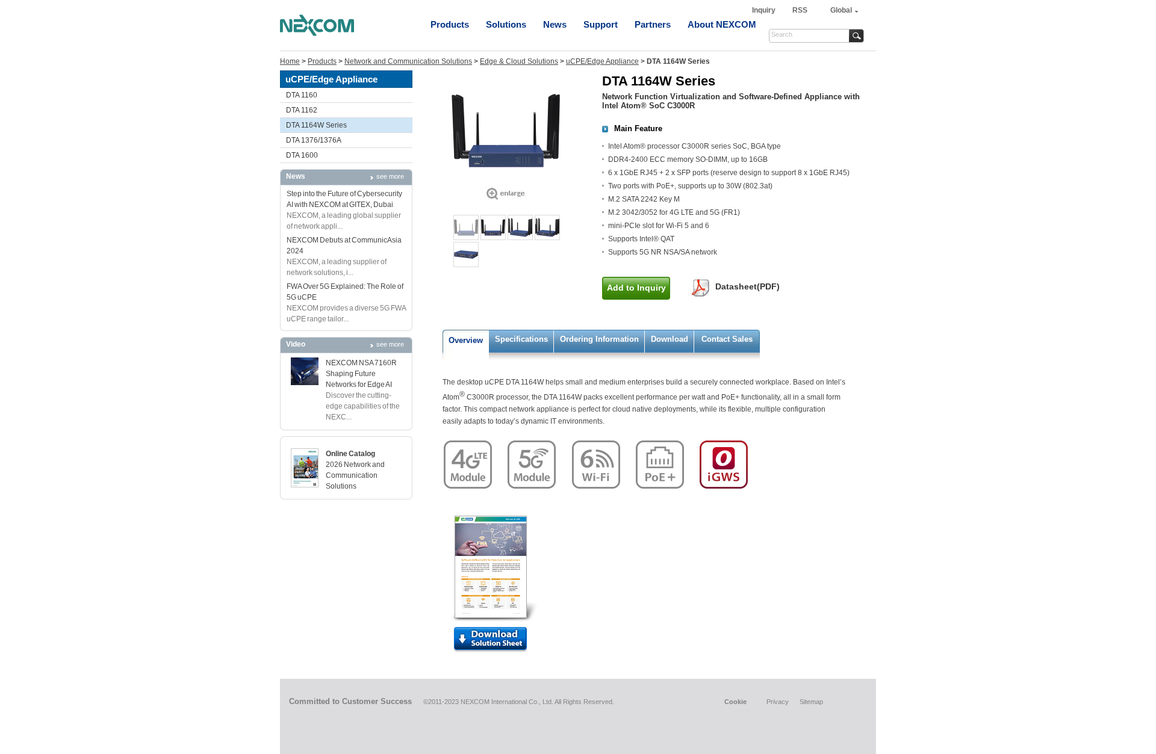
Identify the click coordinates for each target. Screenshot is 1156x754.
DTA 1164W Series (316, 125)
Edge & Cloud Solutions (519, 61)
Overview (466, 340)
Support (600, 24)
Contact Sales (727, 339)
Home (290, 61)
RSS (799, 10)
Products (449, 24)
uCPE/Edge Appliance (602, 61)
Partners (653, 24)
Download (669, 339)
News (555, 24)
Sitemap (811, 701)
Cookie (735, 701)
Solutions (506, 24)
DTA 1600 (302, 155)
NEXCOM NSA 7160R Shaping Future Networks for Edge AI (361, 374)
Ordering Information (599, 339)
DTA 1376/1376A (313, 140)
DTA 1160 (301, 95)
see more (390, 176)
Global (841, 10)
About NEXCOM (722, 24)
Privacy (777, 701)
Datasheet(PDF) (747, 286)
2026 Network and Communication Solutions (355, 475)
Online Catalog (350, 454)
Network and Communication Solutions (408, 61)
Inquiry (764, 10)
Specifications (521, 339)
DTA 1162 (301, 110)
